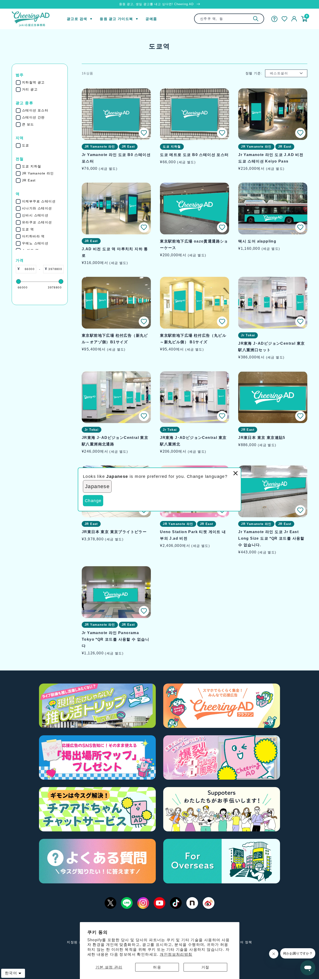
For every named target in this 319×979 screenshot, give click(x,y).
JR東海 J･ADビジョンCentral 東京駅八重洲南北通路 (115, 441)
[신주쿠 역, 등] (255, 18)
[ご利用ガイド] (274, 19)
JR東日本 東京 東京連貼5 (261, 438)
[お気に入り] (284, 18)
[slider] (18, 281)
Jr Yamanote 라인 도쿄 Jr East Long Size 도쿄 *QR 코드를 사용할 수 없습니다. (271, 538)
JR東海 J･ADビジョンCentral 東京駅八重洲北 (193, 441)
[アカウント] (294, 19)
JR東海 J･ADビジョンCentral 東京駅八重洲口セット (271, 346)
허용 (157, 967)
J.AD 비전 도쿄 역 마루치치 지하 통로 (115, 252)
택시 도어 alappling (257, 241)
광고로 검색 (77, 19)
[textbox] (28, 269)
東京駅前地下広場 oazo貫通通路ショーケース (194, 244)
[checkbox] (43, 82)
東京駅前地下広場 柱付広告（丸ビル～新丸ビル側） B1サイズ (193, 338)
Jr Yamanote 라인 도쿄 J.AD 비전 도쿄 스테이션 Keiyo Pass (270, 158)
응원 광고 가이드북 (116, 19)
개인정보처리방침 (176, 954)
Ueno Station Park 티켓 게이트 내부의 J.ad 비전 (193, 535)
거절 (205, 967)
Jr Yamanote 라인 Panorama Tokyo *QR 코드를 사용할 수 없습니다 (115, 639)
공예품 (151, 19)
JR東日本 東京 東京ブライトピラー (114, 532)
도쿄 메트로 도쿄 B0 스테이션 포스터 (194, 155)
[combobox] (229, 19)
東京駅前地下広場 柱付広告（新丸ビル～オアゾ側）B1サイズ (115, 338)
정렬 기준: (253, 73)
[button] (144, 133)
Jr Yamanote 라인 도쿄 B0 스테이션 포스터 (116, 158)
